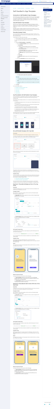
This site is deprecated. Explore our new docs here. (24, 1)
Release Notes (3, 31)
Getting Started (3, 6)
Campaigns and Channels (20, 8)
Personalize (2, 22)
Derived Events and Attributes (19, 88)
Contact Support (3, 29)
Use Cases (23, 3)
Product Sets (17, 90)
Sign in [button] (50, 1)
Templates (32, 8)
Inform (2, 20)
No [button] (50, 404)
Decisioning (2, 24)
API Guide (14, 3)
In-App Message (27, 8)
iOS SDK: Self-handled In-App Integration (21, 179)
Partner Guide (19, 3)
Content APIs (17, 91)
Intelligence (2, 27)
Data (1, 10)
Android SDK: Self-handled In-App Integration (22, 178)
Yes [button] (45, 404)
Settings (2, 8)
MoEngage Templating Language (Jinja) (21, 87)
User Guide (3, 3)
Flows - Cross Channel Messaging (4, 18)
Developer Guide (8, 3)
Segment (2, 12)
